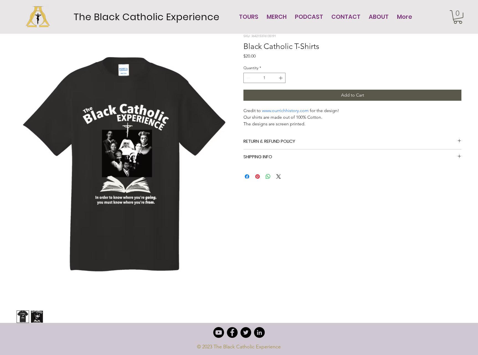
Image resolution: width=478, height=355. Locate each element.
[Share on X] (278, 176)
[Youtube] (218, 332)
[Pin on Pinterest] (257, 176)
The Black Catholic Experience (146, 17)
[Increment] (281, 78)
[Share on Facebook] (247, 176)
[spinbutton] (264, 78)
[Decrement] (247, 78)
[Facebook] (232, 332)
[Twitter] (245, 332)
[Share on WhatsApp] (268, 176)
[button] (458, 17)
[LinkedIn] (259, 332)
